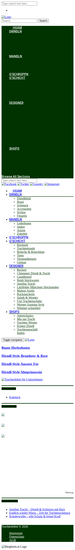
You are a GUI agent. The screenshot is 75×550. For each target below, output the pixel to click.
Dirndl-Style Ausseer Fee (20, 364)
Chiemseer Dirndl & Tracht (33, 110)
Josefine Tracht (26, 120)
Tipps (20, 92)
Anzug (21, 67)
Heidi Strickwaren (28, 117)
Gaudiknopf (24, 113)
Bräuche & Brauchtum (30, 88)
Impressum (15, 533)
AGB (12, 540)
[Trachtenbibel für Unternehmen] (22, 379)
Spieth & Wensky (27, 134)
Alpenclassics (25, 152)
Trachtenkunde (26, 85)
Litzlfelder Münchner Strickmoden (38, 124)
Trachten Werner (27, 159)
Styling (21, 49)
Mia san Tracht (26, 156)
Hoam (17, 28)
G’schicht (17, 78)
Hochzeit (22, 81)
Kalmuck (14, 397)
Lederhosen (24, 60)
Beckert (21, 106)
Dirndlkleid (24, 35)
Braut (20, 38)
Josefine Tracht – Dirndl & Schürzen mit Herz (37, 509)
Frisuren (22, 52)
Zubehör (22, 70)
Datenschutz (16, 536)
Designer (16, 103)
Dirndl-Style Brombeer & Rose (25, 356)
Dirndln (15, 31)
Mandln (15, 56)
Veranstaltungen (26, 95)
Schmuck (22, 42)
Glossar (21, 99)
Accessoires (24, 45)
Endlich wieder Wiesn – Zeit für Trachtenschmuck (39, 512)
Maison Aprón (25, 127)
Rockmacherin (26, 131)
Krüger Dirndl (25, 162)
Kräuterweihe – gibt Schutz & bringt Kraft (35, 516)
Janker (21, 63)
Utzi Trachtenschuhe (29, 138)
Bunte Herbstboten (16, 348)
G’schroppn (18, 74)
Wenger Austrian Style (30, 141)
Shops (14, 148)
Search (43, 20)
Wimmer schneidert (28, 145)
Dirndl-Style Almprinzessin (22, 372)
